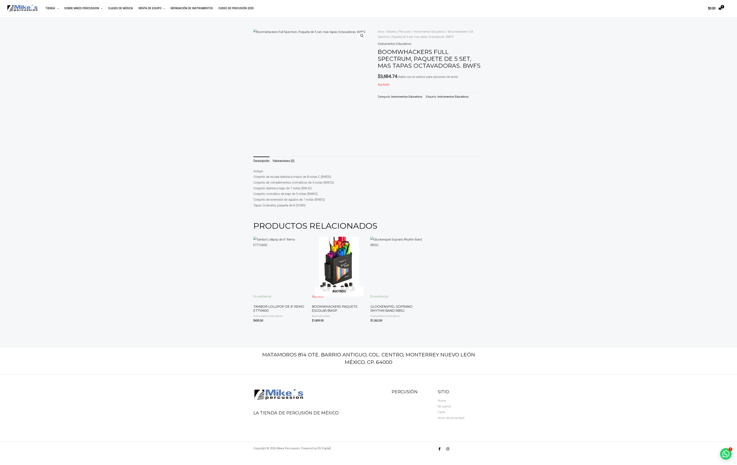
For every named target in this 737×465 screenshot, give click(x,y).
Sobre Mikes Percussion (81, 8)
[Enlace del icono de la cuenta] (728, 8)
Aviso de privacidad (451, 418)
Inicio (381, 31)
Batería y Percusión (399, 31)
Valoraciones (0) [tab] (283, 161)
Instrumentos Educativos (429, 31)
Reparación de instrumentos (192, 8)
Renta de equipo (150, 8)
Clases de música (120, 8)
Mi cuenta (444, 406)
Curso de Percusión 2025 (236, 8)
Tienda (50, 8)
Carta (441, 412)
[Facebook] (439, 449)
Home (442, 400)
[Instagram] (447, 449)
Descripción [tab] (261, 161)
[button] (57, 8)
